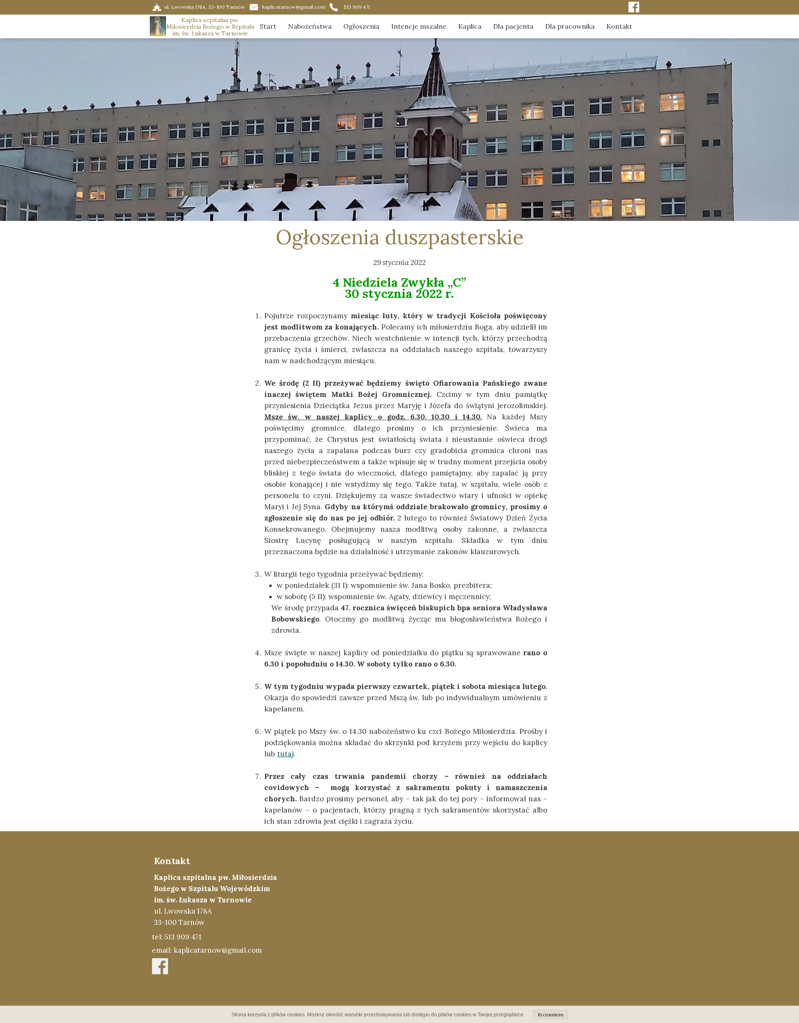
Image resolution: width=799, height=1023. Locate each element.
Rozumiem (550, 1014)
